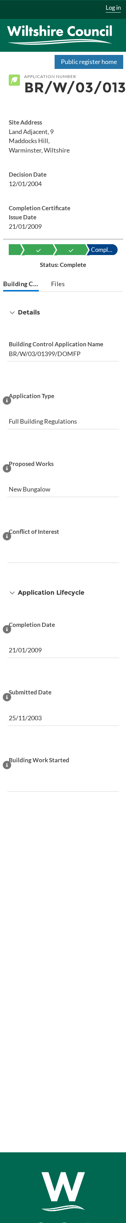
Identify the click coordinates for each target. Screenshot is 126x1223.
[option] (38, 249)
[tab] (21, 284)
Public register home (89, 61)
